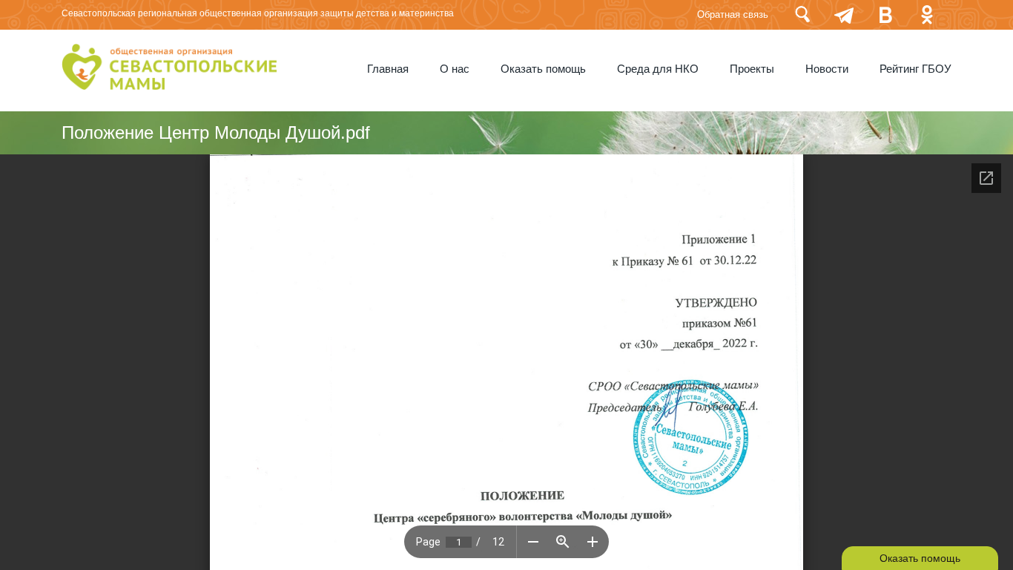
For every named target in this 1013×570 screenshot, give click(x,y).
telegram (844, 14)
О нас (454, 69)
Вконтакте (885, 14)
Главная (388, 69)
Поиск (802, 14)
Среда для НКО (658, 69)
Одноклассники (927, 14)
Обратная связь (732, 14)
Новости (826, 69)
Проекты (752, 69)
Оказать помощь (543, 69)
